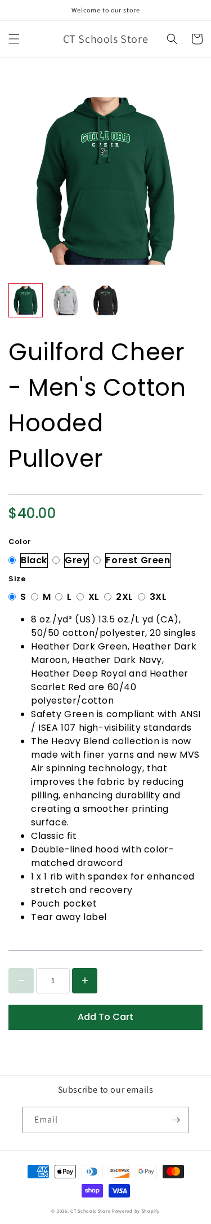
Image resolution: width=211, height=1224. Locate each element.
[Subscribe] (175, 1120)
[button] (14, 38)
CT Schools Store (90, 1211)
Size (16, 579)
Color (20, 541)
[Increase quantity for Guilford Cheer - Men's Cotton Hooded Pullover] (84, 980)
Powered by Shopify (136, 1211)
